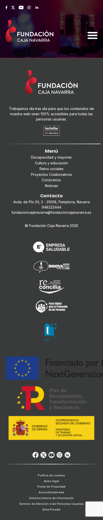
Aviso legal (51, 481)
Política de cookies (51, 475)
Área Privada (51, 509)
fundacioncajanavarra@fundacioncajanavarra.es (51, 212)
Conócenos (51, 180)
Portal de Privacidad (51, 486)
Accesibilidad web (51, 492)
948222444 (51, 207)
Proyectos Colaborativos (51, 174)
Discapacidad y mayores (51, 157)
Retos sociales (52, 169)
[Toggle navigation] (93, 29)
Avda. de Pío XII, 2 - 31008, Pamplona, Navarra (51, 202)
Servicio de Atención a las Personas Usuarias (51, 504)
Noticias (51, 186)
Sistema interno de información (51, 498)
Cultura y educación (51, 163)
